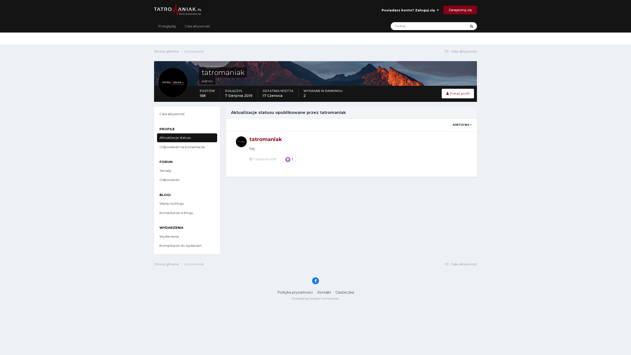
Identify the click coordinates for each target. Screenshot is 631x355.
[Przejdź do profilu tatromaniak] (241, 141)
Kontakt (324, 292)
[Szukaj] (471, 26)
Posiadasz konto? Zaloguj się (409, 10)
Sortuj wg (461, 124)
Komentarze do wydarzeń (180, 246)
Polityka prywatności (295, 292)
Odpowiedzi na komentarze (182, 147)
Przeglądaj (167, 26)
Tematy (165, 171)
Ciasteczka (344, 292)
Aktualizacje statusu (445, 26)
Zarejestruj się (460, 10)
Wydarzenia (169, 236)
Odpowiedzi (169, 180)
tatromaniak (265, 139)
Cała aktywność (197, 26)
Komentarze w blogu (176, 213)
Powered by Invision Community (315, 298)
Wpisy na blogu (171, 203)
